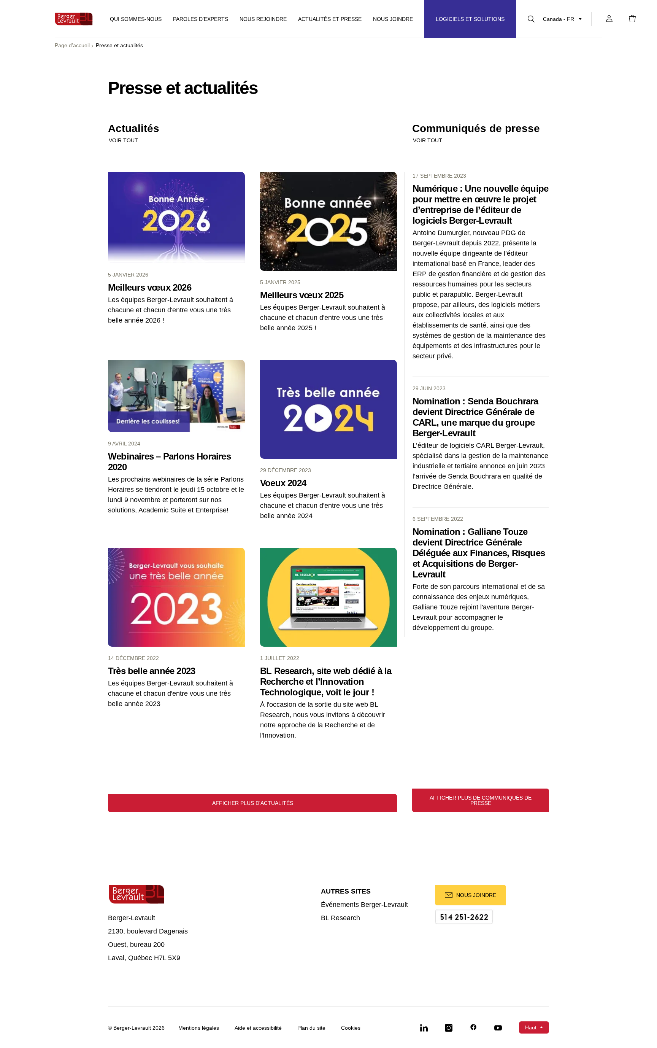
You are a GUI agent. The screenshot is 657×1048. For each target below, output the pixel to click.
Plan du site (311, 1028)
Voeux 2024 (283, 483)
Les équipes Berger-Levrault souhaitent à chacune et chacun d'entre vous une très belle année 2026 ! (170, 310)
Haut (530, 1027)
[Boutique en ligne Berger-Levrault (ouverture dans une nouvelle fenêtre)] (632, 19)
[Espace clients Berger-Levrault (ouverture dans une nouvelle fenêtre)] (609, 19)
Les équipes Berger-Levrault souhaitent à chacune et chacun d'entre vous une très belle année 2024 (322, 505)
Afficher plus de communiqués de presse (481, 800)
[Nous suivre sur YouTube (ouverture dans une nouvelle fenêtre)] (498, 1027)
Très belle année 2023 (151, 671)
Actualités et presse (330, 19)
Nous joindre (393, 19)
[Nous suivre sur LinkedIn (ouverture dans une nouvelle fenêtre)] (424, 1027)
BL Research (340, 918)
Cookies (350, 1028)
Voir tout (123, 140)
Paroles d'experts (200, 19)
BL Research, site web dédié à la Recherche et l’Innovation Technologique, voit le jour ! (325, 681)
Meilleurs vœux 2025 (301, 295)
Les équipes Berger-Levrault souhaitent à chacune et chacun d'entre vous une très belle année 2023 (170, 693)
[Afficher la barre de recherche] (531, 19)
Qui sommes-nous (136, 19)
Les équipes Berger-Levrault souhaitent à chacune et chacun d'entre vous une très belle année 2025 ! (322, 318)
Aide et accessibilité (258, 1028)
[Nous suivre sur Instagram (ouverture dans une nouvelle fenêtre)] (448, 1027)
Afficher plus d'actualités (252, 803)
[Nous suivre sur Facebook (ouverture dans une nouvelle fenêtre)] (473, 1027)
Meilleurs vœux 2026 (149, 287)
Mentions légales (198, 1028)
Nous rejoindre (263, 19)
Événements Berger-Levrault (364, 904)
